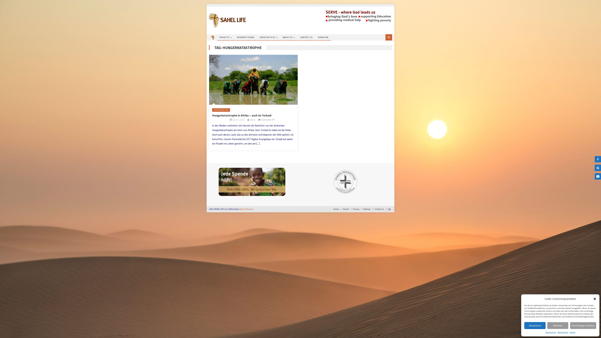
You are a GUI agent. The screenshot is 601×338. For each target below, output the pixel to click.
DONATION (323, 37)
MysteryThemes (246, 209)
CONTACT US (306, 37)
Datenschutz (550, 332)
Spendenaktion (221, 109)
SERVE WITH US (267, 37)
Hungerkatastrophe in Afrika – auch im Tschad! (242, 115)
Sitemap (367, 209)
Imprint (346, 209)
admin (253, 119)
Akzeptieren (535, 325)
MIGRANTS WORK (245, 37)
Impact (572, 332)
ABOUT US (288, 37)
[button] (594, 298)
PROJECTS (224, 37)
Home (336, 209)
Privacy (356, 209)
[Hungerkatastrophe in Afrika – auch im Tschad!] (253, 80)
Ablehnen (557, 325)
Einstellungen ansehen (583, 325)
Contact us (379, 209)
